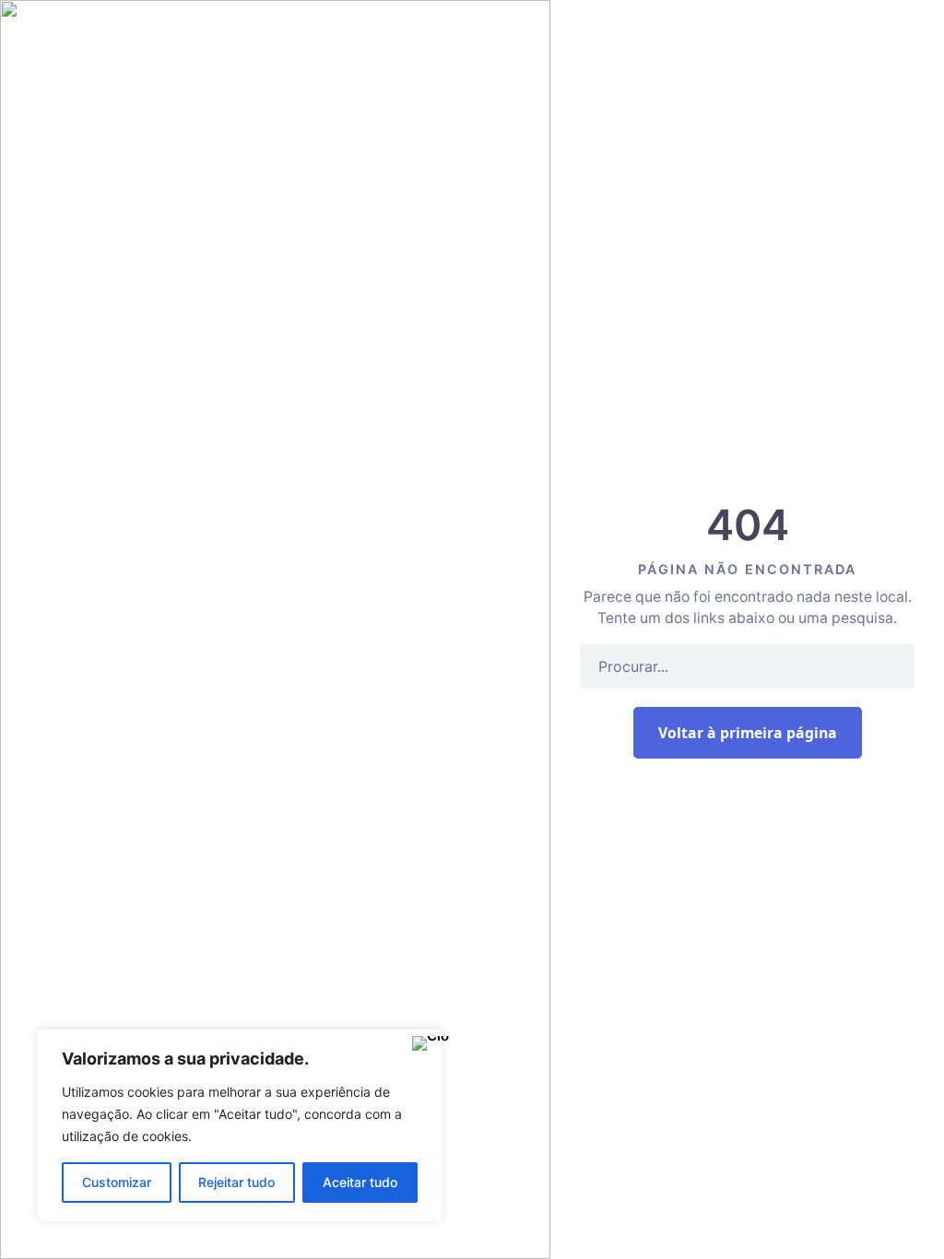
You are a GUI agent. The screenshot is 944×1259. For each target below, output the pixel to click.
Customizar (116, 1182)
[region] (239, 1125)
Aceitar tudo (360, 1182)
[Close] (423, 1044)
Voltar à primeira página (747, 733)
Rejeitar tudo (236, 1182)
